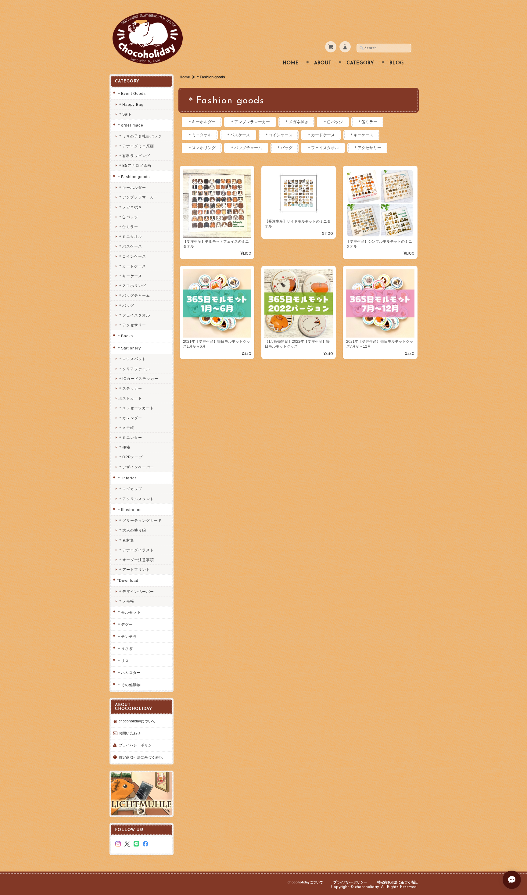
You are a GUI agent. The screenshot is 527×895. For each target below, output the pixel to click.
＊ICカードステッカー (138, 379)
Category (360, 63)
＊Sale (124, 114)
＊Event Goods (131, 93)
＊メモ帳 (126, 428)
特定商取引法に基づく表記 (141, 757)
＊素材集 (126, 540)
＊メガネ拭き (296, 122)
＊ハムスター (129, 673)
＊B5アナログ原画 (134, 165)
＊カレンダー (130, 418)
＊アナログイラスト (136, 550)
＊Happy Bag (131, 104)
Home (291, 63)
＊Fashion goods (133, 177)
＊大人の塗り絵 (132, 530)
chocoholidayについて (137, 721)
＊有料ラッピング (134, 156)
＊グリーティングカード (140, 520)
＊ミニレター (130, 437)
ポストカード (130, 398)
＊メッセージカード (136, 408)
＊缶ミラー (367, 122)
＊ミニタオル (200, 135)
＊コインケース (278, 135)
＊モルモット (129, 612)
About (323, 63)
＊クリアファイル (134, 369)
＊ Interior (126, 478)
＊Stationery (129, 348)
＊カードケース (321, 135)
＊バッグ (284, 147)
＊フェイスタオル (323, 147)
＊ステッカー (130, 388)
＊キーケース (361, 135)
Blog (396, 63)
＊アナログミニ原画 (136, 146)
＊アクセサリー (367, 147)
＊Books (125, 336)
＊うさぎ (125, 648)
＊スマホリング (202, 147)
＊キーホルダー (202, 122)
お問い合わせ (130, 733)
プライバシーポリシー (137, 745)
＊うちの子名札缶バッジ (140, 136)
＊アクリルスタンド (136, 499)
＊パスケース (238, 135)
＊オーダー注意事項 (136, 560)
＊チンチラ (127, 637)
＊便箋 (124, 447)
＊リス (123, 661)
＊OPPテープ (130, 457)
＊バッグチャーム (246, 147)
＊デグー (125, 624)
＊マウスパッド (132, 359)
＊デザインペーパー (136, 467)
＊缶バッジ (333, 122)
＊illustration (129, 510)
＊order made (130, 125)
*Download (127, 580)
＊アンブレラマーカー (250, 122)
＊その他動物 (129, 685)
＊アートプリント (134, 569)
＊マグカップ (130, 489)
